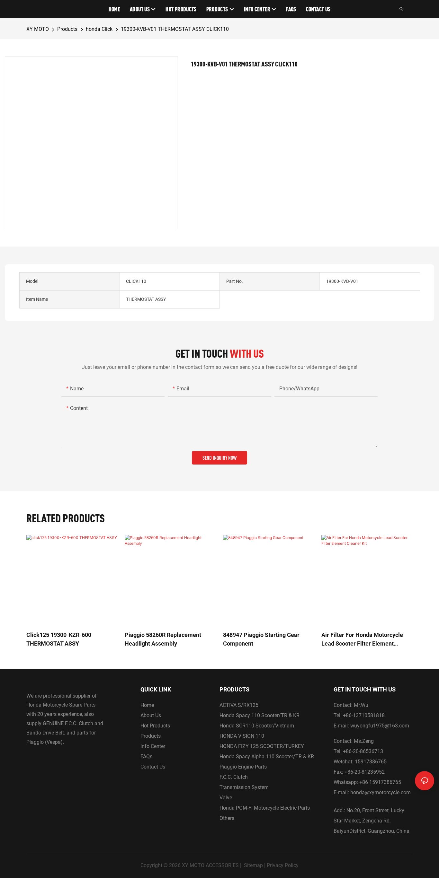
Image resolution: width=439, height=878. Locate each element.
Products (67, 29)
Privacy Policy (283, 865)
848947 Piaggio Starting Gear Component (261, 639)
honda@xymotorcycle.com (380, 792)
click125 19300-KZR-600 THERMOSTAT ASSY (58, 639)
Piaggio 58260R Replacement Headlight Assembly (163, 639)
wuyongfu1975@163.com (379, 726)
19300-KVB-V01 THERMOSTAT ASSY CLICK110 (175, 29)
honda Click (99, 29)
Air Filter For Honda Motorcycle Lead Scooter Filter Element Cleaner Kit (362, 639)
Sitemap (253, 865)
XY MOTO (37, 29)
